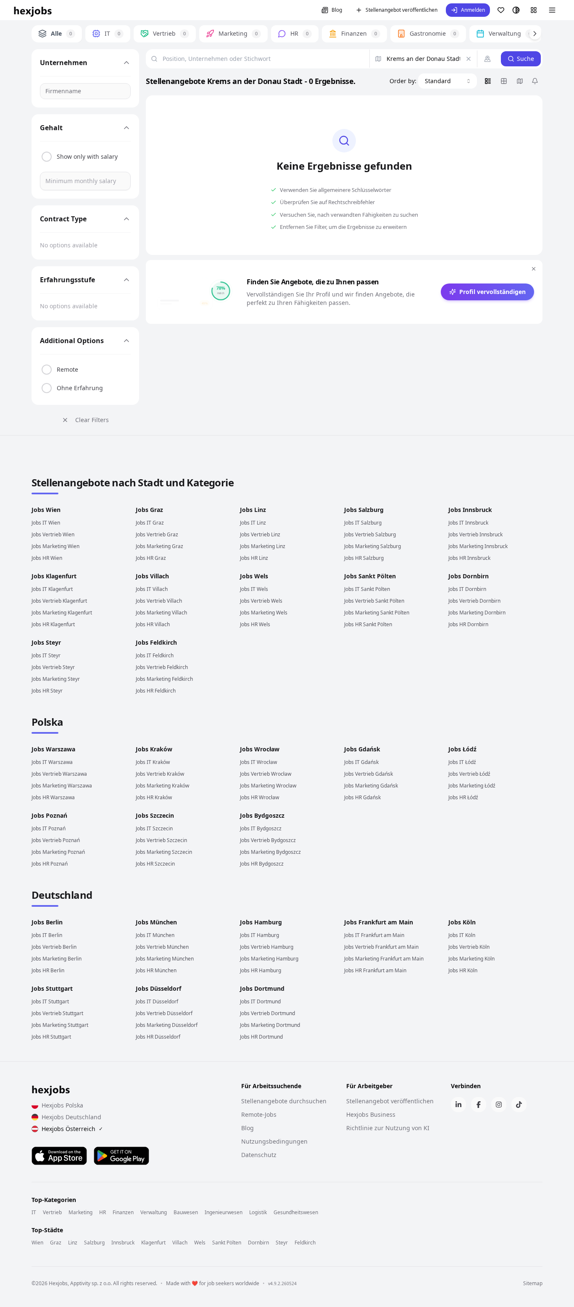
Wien (37, 1242)
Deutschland (62, 895)
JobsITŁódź (462, 762)
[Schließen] (533, 268)
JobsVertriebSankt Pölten (374, 600)
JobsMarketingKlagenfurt (62, 612)
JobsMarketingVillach (161, 612)
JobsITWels (254, 589)
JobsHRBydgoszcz (262, 863)
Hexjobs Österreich (72, 1129)
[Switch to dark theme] (516, 10)
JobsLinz (253, 510)
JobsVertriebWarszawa (59, 773)
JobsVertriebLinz (260, 534)
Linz (72, 1242)
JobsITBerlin (47, 935)
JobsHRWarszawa (53, 797)
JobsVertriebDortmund (267, 1013)
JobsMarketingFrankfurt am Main (384, 958)
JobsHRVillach (153, 624)
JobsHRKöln (462, 970)
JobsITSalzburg (363, 522)
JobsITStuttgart (50, 1001)
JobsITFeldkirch (155, 655)
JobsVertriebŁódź (469, 773)
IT (34, 1212)
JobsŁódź (462, 749)
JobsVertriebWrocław (265, 773)
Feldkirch (305, 1242)
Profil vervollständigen (492, 292)
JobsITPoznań (49, 828)
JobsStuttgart (52, 988)
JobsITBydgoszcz (261, 828)
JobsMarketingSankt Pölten (376, 612)
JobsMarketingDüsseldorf (166, 1025)
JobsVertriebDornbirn (474, 600)
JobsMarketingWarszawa (62, 785)
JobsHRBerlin (48, 970)
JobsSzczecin (155, 815)
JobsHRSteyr (47, 690)
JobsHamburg (261, 922)
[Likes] (500, 10)
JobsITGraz (150, 522)
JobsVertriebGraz (157, 534)
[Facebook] (478, 1104)
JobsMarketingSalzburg (372, 546)
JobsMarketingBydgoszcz (270, 852)
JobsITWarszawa (52, 762)
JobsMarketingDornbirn (477, 612)
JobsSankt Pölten (370, 576)
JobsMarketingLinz (262, 546)
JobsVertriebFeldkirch (162, 667)
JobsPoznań (49, 815)
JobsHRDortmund (261, 1036)
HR (102, 1212)
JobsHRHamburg (260, 970)
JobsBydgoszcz (262, 815)
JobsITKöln (461, 935)
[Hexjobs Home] (33, 10)
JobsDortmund (262, 988)
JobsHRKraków (154, 797)
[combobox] (447, 81)
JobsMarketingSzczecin (164, 852)
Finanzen (123, 1212)
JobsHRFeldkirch (156, 690)
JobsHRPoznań (50, 863)
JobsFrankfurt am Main (378, 922)
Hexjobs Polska (62, 1105)
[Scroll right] (535, 33)
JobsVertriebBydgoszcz (268, 840)
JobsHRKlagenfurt (53, 624)
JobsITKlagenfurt (52, 589)
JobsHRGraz (151, 558)
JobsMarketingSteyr (56, 678)
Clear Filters (92, 420)
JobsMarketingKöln (471, 958)
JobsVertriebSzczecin (161, 840)
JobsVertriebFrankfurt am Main (381, 946)
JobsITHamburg (259, 935)
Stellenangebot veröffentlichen (401, 9)
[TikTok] (519, 1104)
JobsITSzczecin (154, 828)
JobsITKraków (153, 762)
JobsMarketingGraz (159, 546)
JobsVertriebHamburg (266, 946)
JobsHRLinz (254, 558)
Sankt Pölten (226, 1242)
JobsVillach (152, 576)
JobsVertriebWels (261, 600)
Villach (179, 1242)
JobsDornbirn (468, 576)
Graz (55, 1242)
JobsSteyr (46, 642)
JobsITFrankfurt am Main (374, 935)
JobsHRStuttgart (51, 1036)
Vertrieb (52, 1212)
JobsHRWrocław (259, 797)
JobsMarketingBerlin (57, 958)
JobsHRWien (47, 558)
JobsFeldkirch (156, 642)
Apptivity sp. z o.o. (91, 1283)
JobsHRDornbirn (468, 624)
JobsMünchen (156, 922)
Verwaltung (153, 1212)
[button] (468, 10)
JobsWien (46, 510)
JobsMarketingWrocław (268, 785)
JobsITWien (46, 522)
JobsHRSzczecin (155, 863)
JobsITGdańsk (361, 762)
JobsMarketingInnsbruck (478, 546)
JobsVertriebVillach (159, 600)
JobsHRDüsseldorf (158, 1036)
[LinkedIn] (458, 1104)
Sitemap (532, 1283)
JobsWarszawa (53, 749)
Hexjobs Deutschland (71, 1117)
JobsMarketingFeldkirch (164, 678)
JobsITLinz (253, 522)
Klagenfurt (153, 1242)
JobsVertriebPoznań (56, 840)
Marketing (80, 1212)
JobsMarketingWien (55, 546)
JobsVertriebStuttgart (57, 1013)
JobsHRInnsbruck (469, 558)
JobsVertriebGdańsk (368, 773)
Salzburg (94, 1242)
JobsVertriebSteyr (53, 667)
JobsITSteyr (46, 655)
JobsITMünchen (155, 935)
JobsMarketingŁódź (471, 785)
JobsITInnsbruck (468, 522)
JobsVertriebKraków (160, 773)
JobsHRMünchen (156, 970)
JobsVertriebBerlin (54, 946)
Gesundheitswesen (296, 1212)
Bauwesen (186, 1212)
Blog (337, 9)
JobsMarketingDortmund (270, 1025)
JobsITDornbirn (467, 589)
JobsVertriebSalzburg (370, 534)
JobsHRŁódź (463, 797)
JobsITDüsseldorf (157, 1001)
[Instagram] (498, 1104)
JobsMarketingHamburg (269, 958)
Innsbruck (122, 1242)
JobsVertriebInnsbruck (475, 534)
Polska (47, 722)
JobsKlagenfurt (54, 576)
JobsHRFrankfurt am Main (375, 970)
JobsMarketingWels (263, 612)
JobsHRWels (255, 624)
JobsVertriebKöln (469, 946)
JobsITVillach (152, 589)
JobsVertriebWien (53, 534)
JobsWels (254, 576)
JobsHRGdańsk (362, 797)
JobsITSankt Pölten (367, 589)
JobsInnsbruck (470, 510)
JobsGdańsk (362, 749)
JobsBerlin (47, 922)
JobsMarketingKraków (162, 785)
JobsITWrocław (258, 762)
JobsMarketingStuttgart (60, 1025)
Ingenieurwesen (223, 1212)
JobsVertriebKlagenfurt (59, 600)
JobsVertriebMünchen (162, 946)
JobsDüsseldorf (158, 988)
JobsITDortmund (260, 1001)
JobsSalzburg (364, 510)
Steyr (282, 1242)
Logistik (258, 1212)
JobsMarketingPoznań (58, 852)
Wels (199, 1242)
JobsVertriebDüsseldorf (164, 1013)
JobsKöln (462, 922)
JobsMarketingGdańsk (371, 785)
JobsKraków (154, 749)
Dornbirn (258, 1242)
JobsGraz (149, 510)
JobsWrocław (259, 749)
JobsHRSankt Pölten (368, 624)
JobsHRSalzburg (364, 558)
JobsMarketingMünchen (165, 958)
